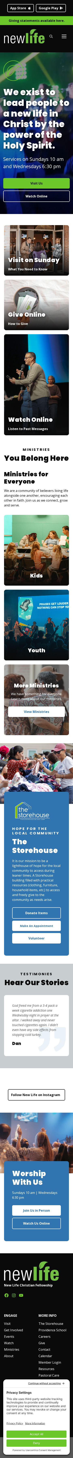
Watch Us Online (36, 1223)
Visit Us (36, 183)
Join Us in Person (36, 1210)
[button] (51, 36)
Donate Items (36, 913)
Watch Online (36, 196)
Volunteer (36, 938)
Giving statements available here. (36, 20)
